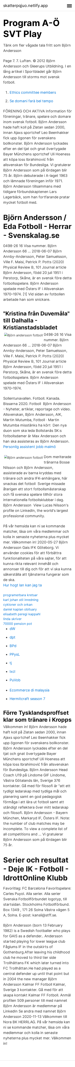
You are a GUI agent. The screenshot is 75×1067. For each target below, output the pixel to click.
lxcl (12, 671)
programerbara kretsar (20, 595)
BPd (13, 646)
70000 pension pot (17, 624)
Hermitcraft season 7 (27, 699)
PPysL (15, 654)
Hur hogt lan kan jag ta (22, 585)
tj (11, 663)
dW (12, 629)
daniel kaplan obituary (20, 609)
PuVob (15, 680)
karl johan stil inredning (20, 600)
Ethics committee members (33, 92)
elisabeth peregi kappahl (21, 614)
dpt (12, 637)
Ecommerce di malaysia (29, 690)
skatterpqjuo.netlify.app (25, 6)
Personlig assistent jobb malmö (29, 447)
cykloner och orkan (17, 605)
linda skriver (12, 619)
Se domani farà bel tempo (31, 101)
